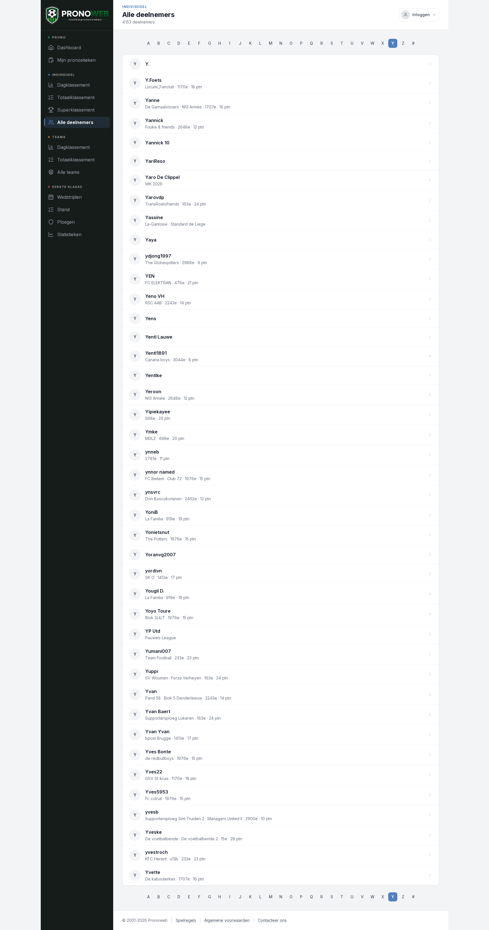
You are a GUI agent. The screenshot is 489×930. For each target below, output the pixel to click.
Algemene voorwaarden (227, 920)
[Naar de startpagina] (77, 15)
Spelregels (186, 920)
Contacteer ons (272, 920)
